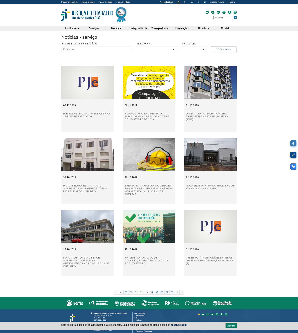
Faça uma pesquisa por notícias (79, 43)
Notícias (119, 28)
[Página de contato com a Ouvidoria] (212, 314)
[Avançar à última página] (181, 292)
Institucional (74, 28)
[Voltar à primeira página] (116, 292)
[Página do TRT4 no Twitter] (224, 12)
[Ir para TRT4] (87, 15)
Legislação (184, 28)
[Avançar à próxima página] (177, 292)
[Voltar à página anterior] (121, 292)
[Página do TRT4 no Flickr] (212, 12)
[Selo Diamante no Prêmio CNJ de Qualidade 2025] (120, 15)
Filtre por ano (188, 43)
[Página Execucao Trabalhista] (196, 303)
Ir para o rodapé (123, 2)
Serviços (97, 28)
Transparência (161, 28)
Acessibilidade (166, 2)
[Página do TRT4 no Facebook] (229, 12)
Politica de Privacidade (144, 331)
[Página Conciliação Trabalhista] (222, 303)
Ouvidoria (206, 28)
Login (232, 2)
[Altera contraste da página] (205, 2)
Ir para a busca (105, 2)
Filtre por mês (144, 43)
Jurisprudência (139, 28)
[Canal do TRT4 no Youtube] (207, 12)
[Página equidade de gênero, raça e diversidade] (150, 303)
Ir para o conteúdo (69, 2)
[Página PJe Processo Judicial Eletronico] (172, 303)
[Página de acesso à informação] (178, 2)
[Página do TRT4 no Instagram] (235, 12)
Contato (229, 28)
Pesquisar (225, 49)
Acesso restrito (217, 2)
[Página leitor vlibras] (199, 2)
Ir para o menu (88, 2)
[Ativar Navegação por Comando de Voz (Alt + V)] (293, 143)
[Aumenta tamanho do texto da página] (185, 2)
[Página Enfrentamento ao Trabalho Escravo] (124, 303)
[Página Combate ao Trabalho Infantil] (98, 303)
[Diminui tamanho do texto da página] (192, 2)
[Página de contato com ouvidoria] (218, 12)
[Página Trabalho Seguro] (74, 303)
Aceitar (231, 325)
